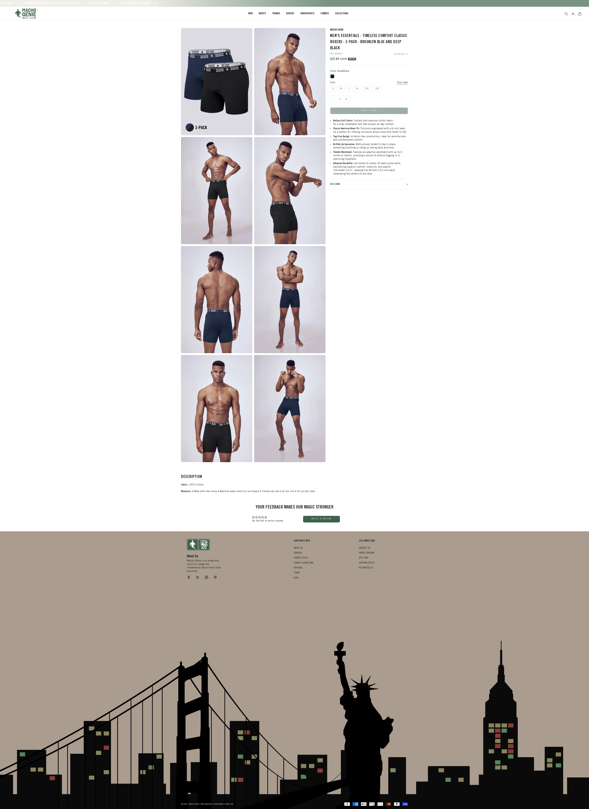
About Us (298, 548)
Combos (325, 13)
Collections (341, 13)
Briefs (262, 13)
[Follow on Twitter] (198, 577)
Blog (296, 578)
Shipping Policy (367, 563)
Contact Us (364, 548)
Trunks (276, 13)
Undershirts (307, 13)
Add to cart (369, 111)
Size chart (402, 82)
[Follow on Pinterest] (215, 577)
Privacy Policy (301, 558)
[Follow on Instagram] (206, 577)
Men (250, 13)
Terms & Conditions (304, 563)
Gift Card (363, 558)
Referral (298, 568)
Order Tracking (366, 553)
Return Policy (366, 568)
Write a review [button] (321, 519)
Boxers (290, 13)
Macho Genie (337, 30)
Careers (298, 553)
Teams (297, 573)
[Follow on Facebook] (189, 577)
